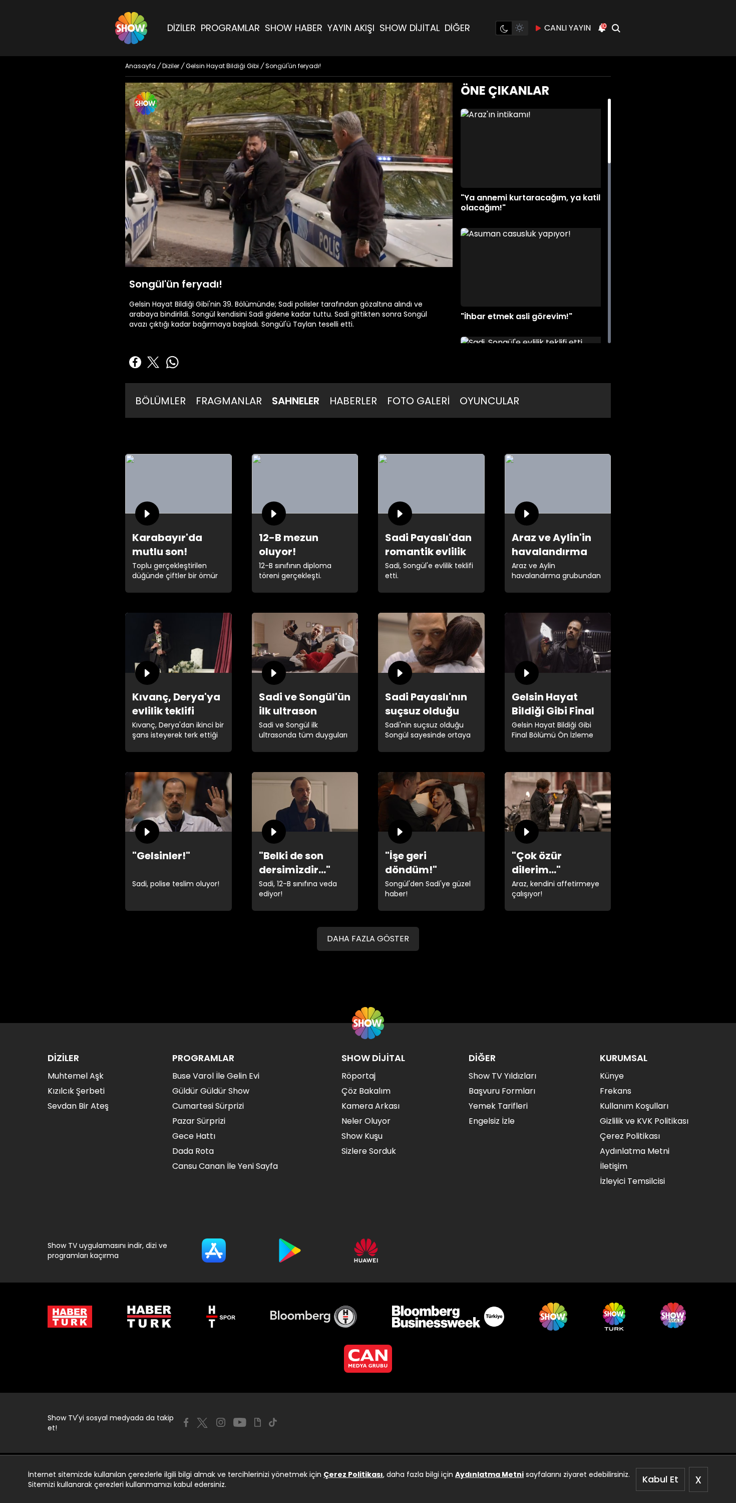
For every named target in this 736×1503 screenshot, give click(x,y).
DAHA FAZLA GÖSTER (368, 938)
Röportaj (358, 1076)
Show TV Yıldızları (502, 1076)
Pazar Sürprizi (198, 1121)
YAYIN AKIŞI (351, 28)
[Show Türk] (614, 1317)
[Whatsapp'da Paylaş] (172, 362)
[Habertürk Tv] (149, 1317)
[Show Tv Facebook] (186, 1422)
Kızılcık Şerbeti (76, 1091)
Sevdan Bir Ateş (78, 1106)
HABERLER (353, 401)
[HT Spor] (220, 1317)
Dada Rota (193, 1151)
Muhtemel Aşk (76, 1076)
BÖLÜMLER (160, 401)
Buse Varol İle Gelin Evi (215, 1076)
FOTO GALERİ (418, 401)
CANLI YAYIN (567, 28)
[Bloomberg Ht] (313, 1317)
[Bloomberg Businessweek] (448, 1317)
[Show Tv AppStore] (214, 1250)
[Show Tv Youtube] (239, 1422)
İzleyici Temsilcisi (632, 1181)
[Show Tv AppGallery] (366, 1250)
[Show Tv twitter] (202, 1423)
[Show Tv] (131, 28)
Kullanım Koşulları (634, 1106)
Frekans (615, 1091)
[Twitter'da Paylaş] (153, 362)
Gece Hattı (193, 1136)
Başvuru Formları (502, 1091)
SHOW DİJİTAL (410, 28)
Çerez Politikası (353, 1474)
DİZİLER (181, 28)
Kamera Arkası (370, 1106)
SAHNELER (295, 401)
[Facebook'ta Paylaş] (135, 362)
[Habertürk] (70, 1317)
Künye (612, 1076)
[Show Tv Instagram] (220, 1422)
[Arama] (616, 28)
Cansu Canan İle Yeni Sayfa (225, 1166)
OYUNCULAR (489, 401)
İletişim (613, 1166)
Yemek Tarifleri (498, 1106)
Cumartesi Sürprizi (208, 1106)
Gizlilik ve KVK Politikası (644, 1121)
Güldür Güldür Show (210, 1091)
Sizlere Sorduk (368, 1151)
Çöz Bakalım (366, 1091)
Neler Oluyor (366, 1121)
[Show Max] (674, 1317)
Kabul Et (660, 1479)
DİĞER (457, 28)
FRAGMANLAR (229, 401)
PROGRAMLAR (230, 28)
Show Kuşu (362, 1136)
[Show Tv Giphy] (257, 1422)
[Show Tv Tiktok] (273, 1422)
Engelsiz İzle (492, 1121)
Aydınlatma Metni (489, 1474)
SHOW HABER (293, 28)
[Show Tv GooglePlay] (290, 1250)
